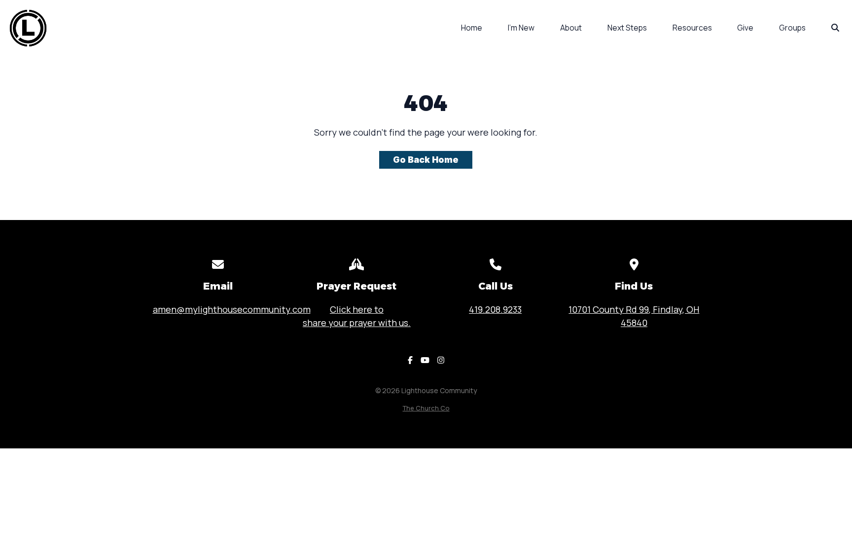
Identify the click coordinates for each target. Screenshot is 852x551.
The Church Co (426, 408)
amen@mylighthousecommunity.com (232, 309)
